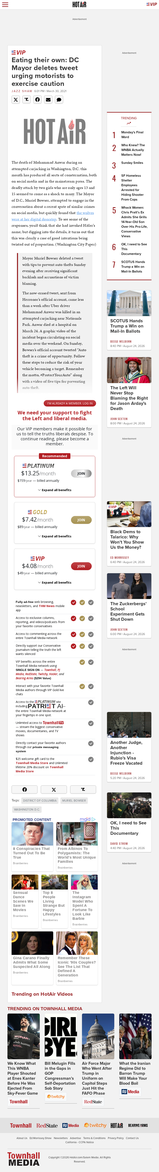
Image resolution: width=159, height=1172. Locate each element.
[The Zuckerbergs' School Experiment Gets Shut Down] (129, 586)
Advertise (75, 1138)
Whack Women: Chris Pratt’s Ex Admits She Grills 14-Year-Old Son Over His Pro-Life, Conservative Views (134, 222)
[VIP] (152, 4)
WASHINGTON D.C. (27, 809)
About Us (22, 1138)
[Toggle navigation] (5, 4)
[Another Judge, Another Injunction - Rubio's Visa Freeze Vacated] (129, 725)
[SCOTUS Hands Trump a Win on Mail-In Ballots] (129, 303)
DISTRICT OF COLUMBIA (40, 800)
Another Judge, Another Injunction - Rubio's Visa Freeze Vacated (126, 753)
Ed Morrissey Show (41, 1138)
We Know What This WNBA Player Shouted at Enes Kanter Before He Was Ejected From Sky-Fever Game (22, 1078)
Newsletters (61, 1138)
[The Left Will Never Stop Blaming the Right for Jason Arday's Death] (129, 370)
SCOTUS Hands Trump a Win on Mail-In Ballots (133, 267)
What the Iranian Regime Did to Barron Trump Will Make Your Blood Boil (135, 1073)
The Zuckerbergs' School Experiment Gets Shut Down (128, 611)
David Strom (119, 843)
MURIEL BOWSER (74, 800)
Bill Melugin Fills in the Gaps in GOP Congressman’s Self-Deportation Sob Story (60, 1076)
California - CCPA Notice (79, 1142)
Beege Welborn (120, 341)
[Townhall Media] (23, 1159)
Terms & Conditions (94, 1138)
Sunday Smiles (132, 163)
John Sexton (119, 418)
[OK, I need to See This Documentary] (129, 805)
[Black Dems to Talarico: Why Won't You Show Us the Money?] (129, 514)
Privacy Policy (116, 1138)
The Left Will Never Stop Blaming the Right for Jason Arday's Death (129, 398)
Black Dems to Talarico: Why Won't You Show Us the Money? (127, 539)
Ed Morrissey (119, 557)
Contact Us (132, 1138)
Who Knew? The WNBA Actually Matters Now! (133, 150)
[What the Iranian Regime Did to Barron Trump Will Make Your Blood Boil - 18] (135, 1036)
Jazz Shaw (22, 91)
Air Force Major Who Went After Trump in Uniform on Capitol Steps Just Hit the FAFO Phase (97, 1078)
